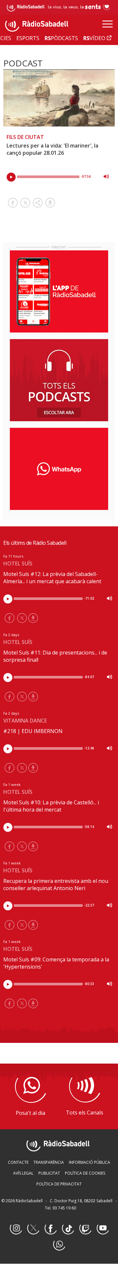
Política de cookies (85, 1173)
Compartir (38, 203)
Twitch (85, 1228)
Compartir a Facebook (13, 203)
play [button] (11, 177)
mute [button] (106, 176)
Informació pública (89, 1162)
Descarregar (50, 203)
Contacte (18, 1162)
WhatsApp (59, 1245)
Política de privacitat (59, 1184)
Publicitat (49, 1173)
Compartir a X (25, 203)
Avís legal (23, 1173)
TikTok (68, 1228)
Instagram (16, 1228)
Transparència (48, 1162)
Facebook (50, 1228)
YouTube (102, 1228)
